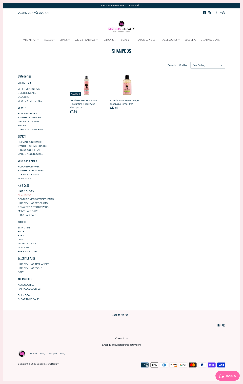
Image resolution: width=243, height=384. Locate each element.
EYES (21, 235)
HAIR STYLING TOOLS (30, 268)
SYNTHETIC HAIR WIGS (31, 170)
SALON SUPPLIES (26, 258)
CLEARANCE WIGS (28, 174)
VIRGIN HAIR (24, 83)
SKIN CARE (24, 227)
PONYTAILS (24, 178)
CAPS (21, 272)
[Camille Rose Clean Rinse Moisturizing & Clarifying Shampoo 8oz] (86, 85)
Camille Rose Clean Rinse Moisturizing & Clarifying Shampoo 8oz (83, 104)
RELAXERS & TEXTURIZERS (33, 207)
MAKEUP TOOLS (27, 243)
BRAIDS (22, 136)
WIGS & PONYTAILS (27, 161)
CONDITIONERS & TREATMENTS (36, 199)
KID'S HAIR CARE (27, 215)
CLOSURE (23, 97)
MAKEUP (22, 222)
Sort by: (183, 65)
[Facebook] (204, 13)
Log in (22, 13)
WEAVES (22, 108)
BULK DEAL (24, 295)
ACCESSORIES (25, 279)
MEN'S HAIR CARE (28, 211)
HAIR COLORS (26, 191)
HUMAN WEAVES (27, 113)
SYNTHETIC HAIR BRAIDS (32, 146)
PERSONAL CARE (28, 251)
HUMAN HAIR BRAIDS (30, 142)
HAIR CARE (23, 185)
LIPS (20, 239)
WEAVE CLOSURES (28, 121)
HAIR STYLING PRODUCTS (33, 203)
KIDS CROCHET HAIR (29, 150)
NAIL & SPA (24, 247)
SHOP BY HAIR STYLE (30, 101)
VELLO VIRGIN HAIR (29, 89)
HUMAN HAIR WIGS (29, 166)
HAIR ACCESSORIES (29, 289)
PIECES (22, 125)
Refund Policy (37, 353)
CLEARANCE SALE (28, 299)
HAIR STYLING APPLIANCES (33, 264)
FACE (21, 231)
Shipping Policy (57, 353)
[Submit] (36, 13)
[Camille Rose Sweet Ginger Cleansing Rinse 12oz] (127, 85)
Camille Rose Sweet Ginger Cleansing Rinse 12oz (124, 102)
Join (30, 13)
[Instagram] (209, 13)
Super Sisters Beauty (48, 364)
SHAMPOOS (24, 195)
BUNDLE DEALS (27, 93)
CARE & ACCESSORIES (30, 129)
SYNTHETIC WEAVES (29, 117)
